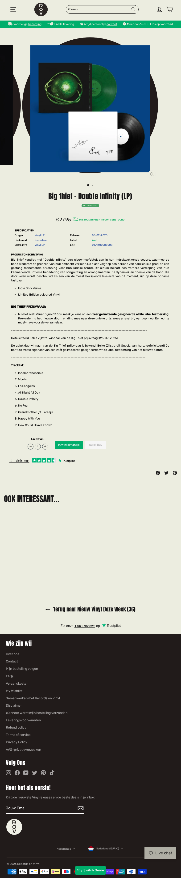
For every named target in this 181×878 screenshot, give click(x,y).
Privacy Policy (16, 742)
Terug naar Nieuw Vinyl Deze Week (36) (94, 609)
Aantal (38, 439)
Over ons (12, 654)
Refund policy (16, 727)
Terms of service (18, 735)
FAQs (9, 676)
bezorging (34, 24)
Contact (12, 661)
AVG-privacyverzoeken (23, 750)
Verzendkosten (17, 684)
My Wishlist (14, 691)
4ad (94, 240)
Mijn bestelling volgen (22, 669)
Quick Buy (95, 444)
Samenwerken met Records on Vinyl (33, 698)
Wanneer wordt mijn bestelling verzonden (36, 713)
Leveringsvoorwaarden (23, 720)
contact (112, 24)
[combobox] (99, 9)
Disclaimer (14, 706)
